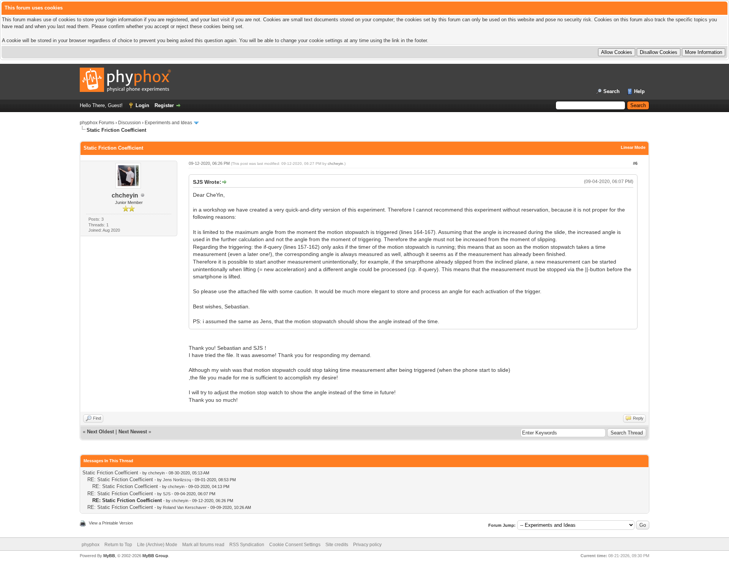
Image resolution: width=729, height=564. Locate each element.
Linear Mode (633, 147)
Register (164, 105)
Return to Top (118, 544)
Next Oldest (100, 431)
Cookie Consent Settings (294, 544)
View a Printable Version (111, 523)
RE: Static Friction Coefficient (120, 479)
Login (142, 105)
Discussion (129, 122)
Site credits (336, 544)
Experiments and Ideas (168, 122)
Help (639, 91)
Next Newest (132, 431)
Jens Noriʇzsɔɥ (177, 479)
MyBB (109, 555)
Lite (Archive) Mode (157, 544)
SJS (166, 493)
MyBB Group (155, 555)
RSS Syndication (246, 544)
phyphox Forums (97, 122)
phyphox (90, 544)
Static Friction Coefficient (110, 473)
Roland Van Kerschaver (185, 507)
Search (611, 91)
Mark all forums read (203, 544)
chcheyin (125, 195)
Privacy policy (367, 544)
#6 (635, 163)
